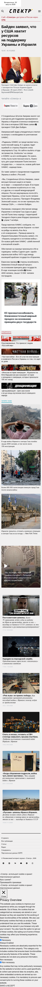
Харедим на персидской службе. (20, 661)
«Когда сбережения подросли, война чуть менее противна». (20, 776)
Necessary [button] (4, 937)
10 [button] (37, 589)
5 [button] (19, 589)
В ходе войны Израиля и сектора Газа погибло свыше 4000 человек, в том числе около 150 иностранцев (19, 443)
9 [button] (33, 589)
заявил (32, 124)
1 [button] (5, 589)
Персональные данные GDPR (11, 853)
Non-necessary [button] (6, 959)
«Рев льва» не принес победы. (20, 699)
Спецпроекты (6, 332)
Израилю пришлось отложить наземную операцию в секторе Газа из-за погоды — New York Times (20, 532)
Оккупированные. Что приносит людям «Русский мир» (17, 344)
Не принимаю (15, 882)
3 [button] (12, 589)
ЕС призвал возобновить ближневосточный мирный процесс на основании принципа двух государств (20, 317)
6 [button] (23, 589)
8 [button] (30, 589)
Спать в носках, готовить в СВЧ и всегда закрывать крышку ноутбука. (20, 738)
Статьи (3, 844)
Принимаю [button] (4, 882)
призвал (14, 261)
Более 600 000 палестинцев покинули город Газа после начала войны (20, 488)
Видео (3, 847)
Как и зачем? (5, 879)
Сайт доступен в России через (19, 18)
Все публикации (7, 841)
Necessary (6, 940)
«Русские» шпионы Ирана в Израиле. (21, 815)
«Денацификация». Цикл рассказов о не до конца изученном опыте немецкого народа (18, 392)
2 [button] (9, 589)
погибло (20, 270)
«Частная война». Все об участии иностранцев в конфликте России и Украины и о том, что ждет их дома (21, 358)
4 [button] (16, 589)
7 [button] (26, 589)
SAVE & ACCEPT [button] (7, 985)
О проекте (5, 838)
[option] (21, 567)
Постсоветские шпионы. (21, 622)
